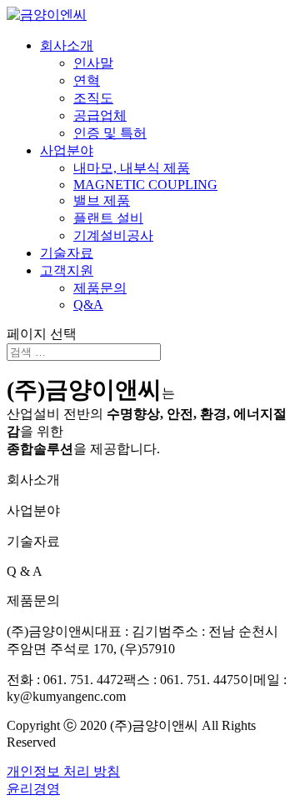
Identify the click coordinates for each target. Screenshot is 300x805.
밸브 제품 (101, 200)
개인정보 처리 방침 (63, 771)
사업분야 (66, 150)
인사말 (93, 63)
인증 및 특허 (110, 133)
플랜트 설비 (108, 218)
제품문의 (100, 288)
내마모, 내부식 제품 (131, 168)
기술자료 (66, 253)
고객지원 (66, 270)
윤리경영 (33, 789)
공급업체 (100, 115)
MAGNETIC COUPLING (145, 185)
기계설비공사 (113, 235)
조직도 (93, 98)
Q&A (88, 305)
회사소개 (66, 45)
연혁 (86, 80)
